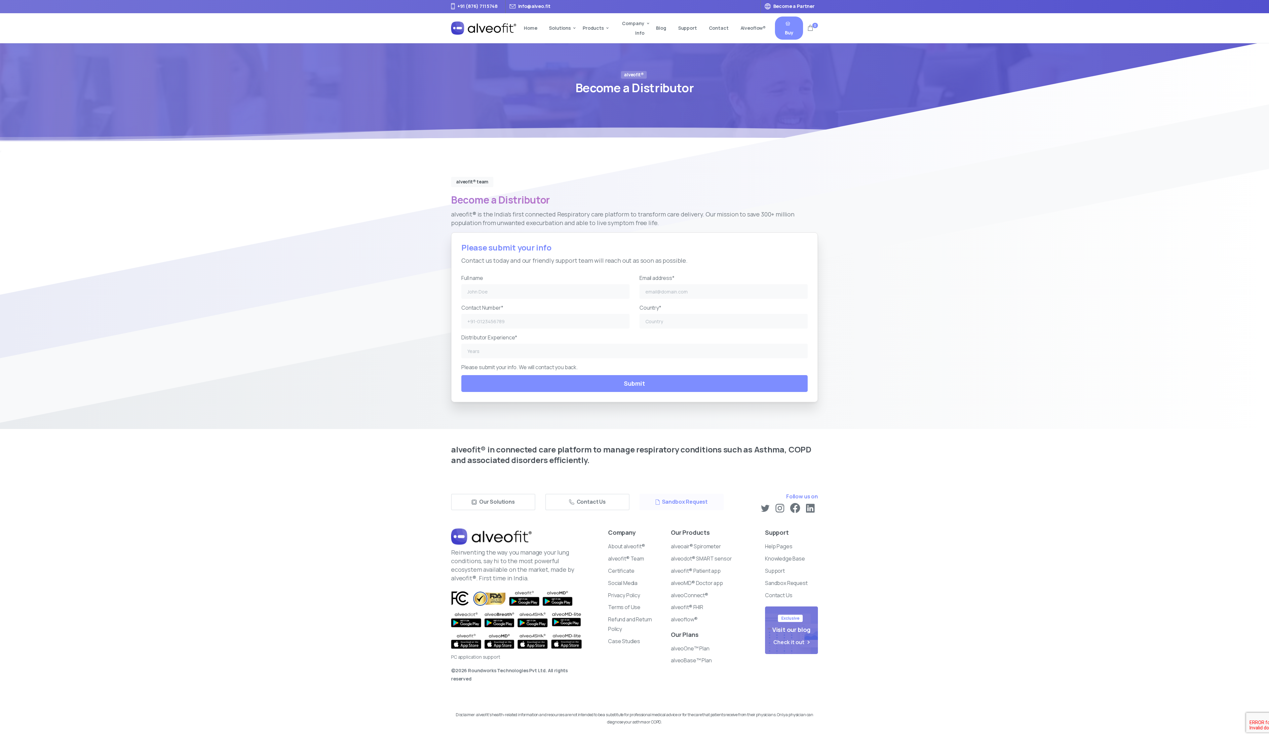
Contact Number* (482, 307)
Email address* (656, 278)
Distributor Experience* (489, 337)
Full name (472, 278)
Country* (650, 307)
